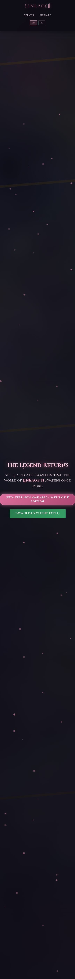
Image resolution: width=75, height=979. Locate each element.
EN (33, 22)
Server (29, 15)
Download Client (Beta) (37, 513)
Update (45, 15)
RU (41, 22)
